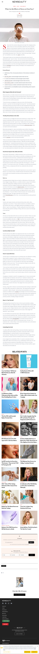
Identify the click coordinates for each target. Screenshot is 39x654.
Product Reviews (24, 369)
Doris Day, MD (7, 76)
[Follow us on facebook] (2, 603)
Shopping (4, 504)
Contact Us (4, 606)
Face (18, 6)
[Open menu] (2, 2)
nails (19, 54)
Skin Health (23, 6)
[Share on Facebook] (1, 572)
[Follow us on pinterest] (5, 603)
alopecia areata (21, 187)
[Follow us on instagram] (8, 603)
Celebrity (4, 391)
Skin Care (4, 459)
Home (14, 6)
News (3, 414)
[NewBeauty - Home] (19, 2)
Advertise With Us (5, 611)
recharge (9, 65)
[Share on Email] (3, 572)
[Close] (37, 646)
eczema (17, 291)
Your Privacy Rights (7, 651)
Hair (21, 414)
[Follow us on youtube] (11, 603)
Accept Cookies (27, 651)
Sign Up (31, 542)
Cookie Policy (4, 617)
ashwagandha (16, 318)
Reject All (34, 651)
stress (3, 565)
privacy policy (27, 544)
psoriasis (8, 137)
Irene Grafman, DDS (8, 82)
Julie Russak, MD (8, 80)
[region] (19, 649)
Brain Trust (4, 613)
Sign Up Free (19, 633)
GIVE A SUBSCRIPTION (19, 594)
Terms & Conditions (5, 618)
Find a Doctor (4, 609)
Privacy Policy (4, 615)
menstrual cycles (28, 125)
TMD (18, 219)
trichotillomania (9, 195)
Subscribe (5, 624)
